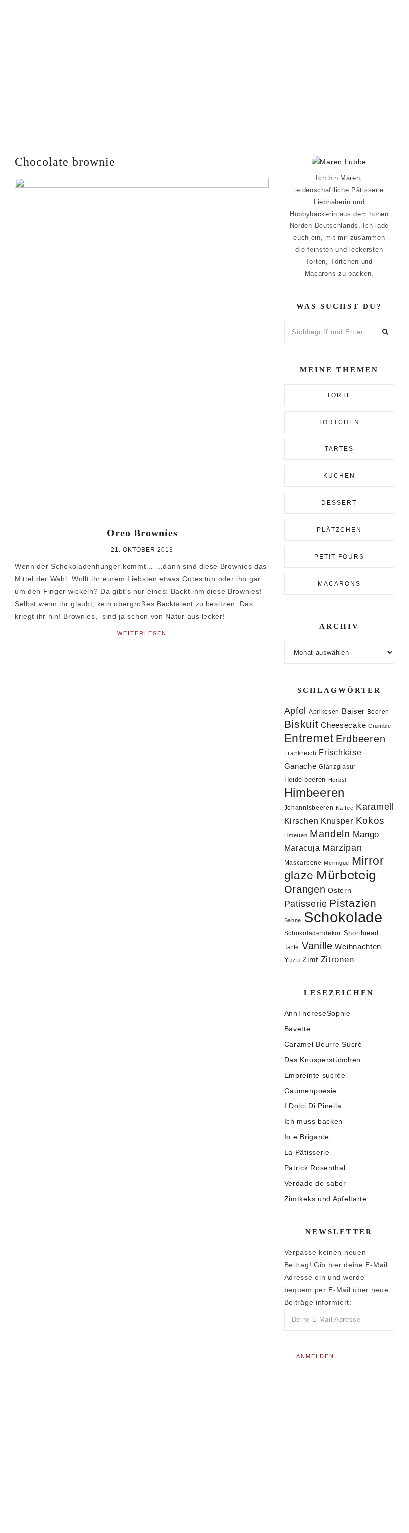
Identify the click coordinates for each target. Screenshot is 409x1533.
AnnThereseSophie (317, 1013)
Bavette (297, 1029)
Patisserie (305, 903)
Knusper (337, 820)
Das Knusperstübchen (322, 1060)
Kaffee (344, 808)
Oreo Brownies (142, 532)
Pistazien (352, 903)
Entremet (309, 738)
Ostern (339, 890)
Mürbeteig (346, 875)
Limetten (296, 835)
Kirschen (301, 821)
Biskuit (301, 724)
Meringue (336, 863)
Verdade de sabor (315, 1183)
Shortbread (361, 933)
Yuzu (292, 960)
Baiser (353, 711)
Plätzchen (339, 529)
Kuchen (339, 475)
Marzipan (342, 848)
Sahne (293, 920)
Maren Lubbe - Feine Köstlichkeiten (204, 68)
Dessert (339, 502)
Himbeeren (314, 792)
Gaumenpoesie (310, 1091)
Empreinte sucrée (315, 1075)
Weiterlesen (142, 633)
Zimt (310, 960)
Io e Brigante (306, 1137)
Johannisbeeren (309, 807)
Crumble (379, 726)
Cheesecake (343, 725)
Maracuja (302, 848)
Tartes (339, 448)
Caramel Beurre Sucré (323, 1044)
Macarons (339, 583)
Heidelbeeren (305, 779)
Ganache (300, 766)
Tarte (292, 947)
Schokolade (343, 917)
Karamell (375, 807)
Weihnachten (358, 946)
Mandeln (330, 833)
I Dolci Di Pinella (313, 1106)
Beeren (378, 711)
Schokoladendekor (312, 933)
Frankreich (300, 753)
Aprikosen (324, 711)
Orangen (305, 889)
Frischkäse (340, 752)
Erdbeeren (360, 738)
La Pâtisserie (307, 1152)
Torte (339, 395)
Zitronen (337, 959)
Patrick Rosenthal (315, 1168)
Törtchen (339, 422)
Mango (366, 834)
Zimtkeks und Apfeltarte (325, 1199)
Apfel (295, 711)
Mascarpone (303, 862)
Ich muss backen (313, 1121)
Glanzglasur (337, 766)
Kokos (370, 820)
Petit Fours (339, 556)
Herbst (337, 780)
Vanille (317, 945)
